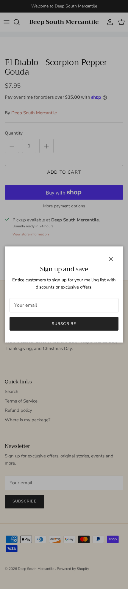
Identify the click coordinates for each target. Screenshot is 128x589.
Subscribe (64, 323)
